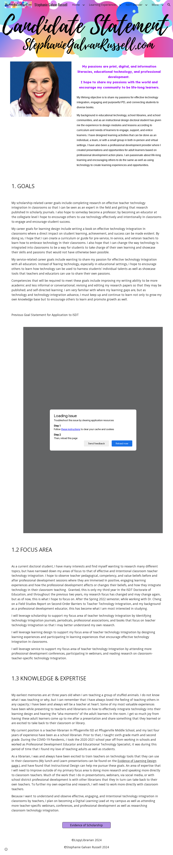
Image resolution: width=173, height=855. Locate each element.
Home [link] (76, 5)
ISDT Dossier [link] (134, 5)
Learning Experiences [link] (102, 5)
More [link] (155, 5)
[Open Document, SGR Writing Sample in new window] (156, 331)
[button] (169, 5)
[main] (119, 76)
